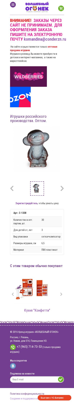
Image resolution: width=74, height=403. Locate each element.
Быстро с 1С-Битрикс (52, 397)
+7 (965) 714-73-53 (29, 346)
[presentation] (12, 295)
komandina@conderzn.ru (45, 39)
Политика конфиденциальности (27, 393)
